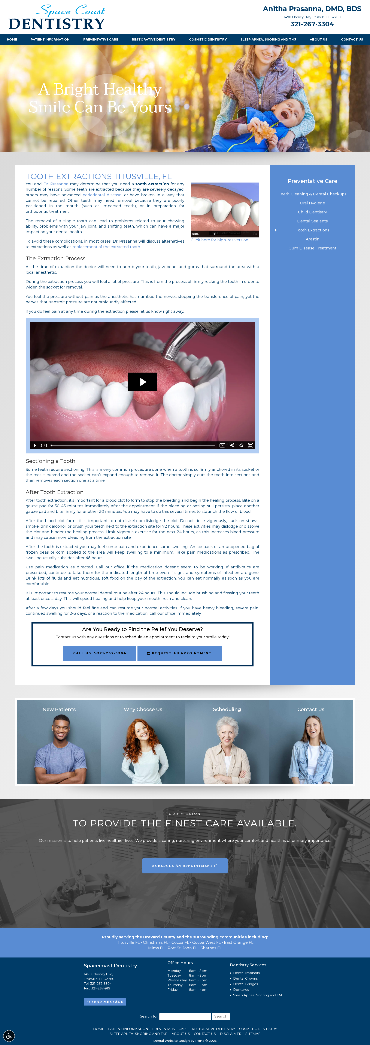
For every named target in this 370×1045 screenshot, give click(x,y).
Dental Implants (246, 973)
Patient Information (50, 39)
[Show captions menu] (222, 445)
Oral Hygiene (312, 203)
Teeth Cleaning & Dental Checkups (312, 194)
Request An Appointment (181, 653)
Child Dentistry (312, 212)
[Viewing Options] (9, 1036)
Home (12, 39)
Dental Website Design (171, 1041)
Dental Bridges (245, 984)
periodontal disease (102, 195)
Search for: (149, 1016)
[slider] (224, 234)
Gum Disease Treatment (312, 248)
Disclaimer (230, 1034)
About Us (318, 39)
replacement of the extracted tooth (106, 247)
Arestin (312, 239)
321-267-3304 (312, 24)
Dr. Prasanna (56, 184)
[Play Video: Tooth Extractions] (142, 382)
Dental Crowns (245, 978)
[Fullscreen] (250, 445)
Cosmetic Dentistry (208, 39)
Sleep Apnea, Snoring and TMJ (268, 39)
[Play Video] (34, 445)
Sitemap (253, 1034)
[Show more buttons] (255, 234)
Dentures (241, 990)
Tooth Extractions (312, 230)
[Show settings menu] (241, 445)
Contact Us (352, 39)
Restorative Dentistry (153, 39)
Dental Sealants (312, 221)
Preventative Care (100, 39)
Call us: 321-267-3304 (100, 653)
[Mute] (231, 445)
